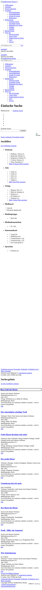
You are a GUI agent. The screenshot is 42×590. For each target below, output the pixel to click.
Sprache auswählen (7, 51)
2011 (12, 178)
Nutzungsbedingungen (8, 586)
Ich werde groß (16, 242)
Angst (13, 234)
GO (22, 45)
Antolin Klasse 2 (16, 238)
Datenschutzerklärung (9, 584)
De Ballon (14, 196)
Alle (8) (9, 208)
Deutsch (13, 251)
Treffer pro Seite (16, 375)
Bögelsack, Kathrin (17, 158)
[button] (38, 134)
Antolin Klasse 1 (16, 240)
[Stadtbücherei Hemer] (8, 2)
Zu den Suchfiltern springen (10, 384)
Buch (12, 218)
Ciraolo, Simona (16, 160)
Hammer (14, 198)
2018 (12, 174)
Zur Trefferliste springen (8, 146)
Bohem (13, 194)
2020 (12, 172)
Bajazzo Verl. (15, 190)
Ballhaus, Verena (16, 154)
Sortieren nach (5, 373)
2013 (12, 176)
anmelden (4, 49)
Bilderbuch (14, 236)
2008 (12, 180)
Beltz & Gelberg (16, 192)
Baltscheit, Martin (17, 156)
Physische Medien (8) (14, 210)
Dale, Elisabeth (16, 162)
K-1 (12, 226)
